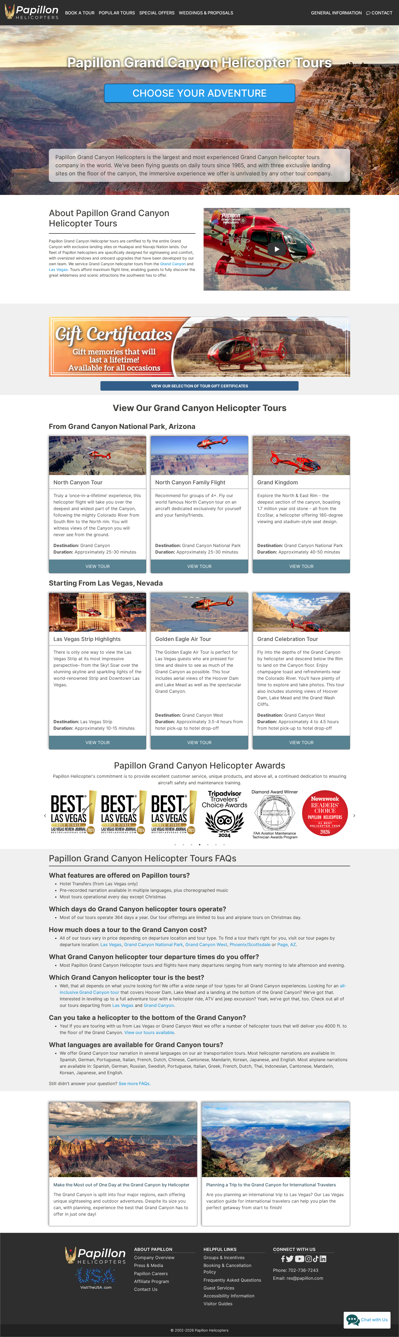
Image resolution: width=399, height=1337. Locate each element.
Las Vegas (58, 269)
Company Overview (154, 1257)
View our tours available (149, 1032)
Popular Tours (117, 12)
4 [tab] (199, 845)
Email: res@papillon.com (298, 1278)
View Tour (98, 566)
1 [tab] (175, 845)
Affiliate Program (151, 1281)
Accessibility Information (229, 1295)
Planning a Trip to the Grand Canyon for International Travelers (271, 1184)
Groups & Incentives (224, 1257)
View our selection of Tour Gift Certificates (199, 386)
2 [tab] (183, 845)
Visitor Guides (218, 1303)
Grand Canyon (173, 263)
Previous (44, 815)
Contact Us (145, 1289)
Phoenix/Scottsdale (250, 944)
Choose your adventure (199, 93)
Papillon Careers (151, 1273)
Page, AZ (286, 944)
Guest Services (219, 1288)
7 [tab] (224, 845)
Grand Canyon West (206, 944)
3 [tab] (191, 845)
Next (354, 815)
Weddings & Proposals (206, 12)
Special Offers (157, 12)
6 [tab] (215, 845)
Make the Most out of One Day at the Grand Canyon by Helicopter (121, 1184)
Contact (381, 12)
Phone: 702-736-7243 (295, 1270)
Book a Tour (79, 12)
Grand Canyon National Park (153, 944)
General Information (336, 12)
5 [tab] (207, 845)
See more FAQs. (135, 1083)
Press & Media (148, 1265)
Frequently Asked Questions (232, 1280)
